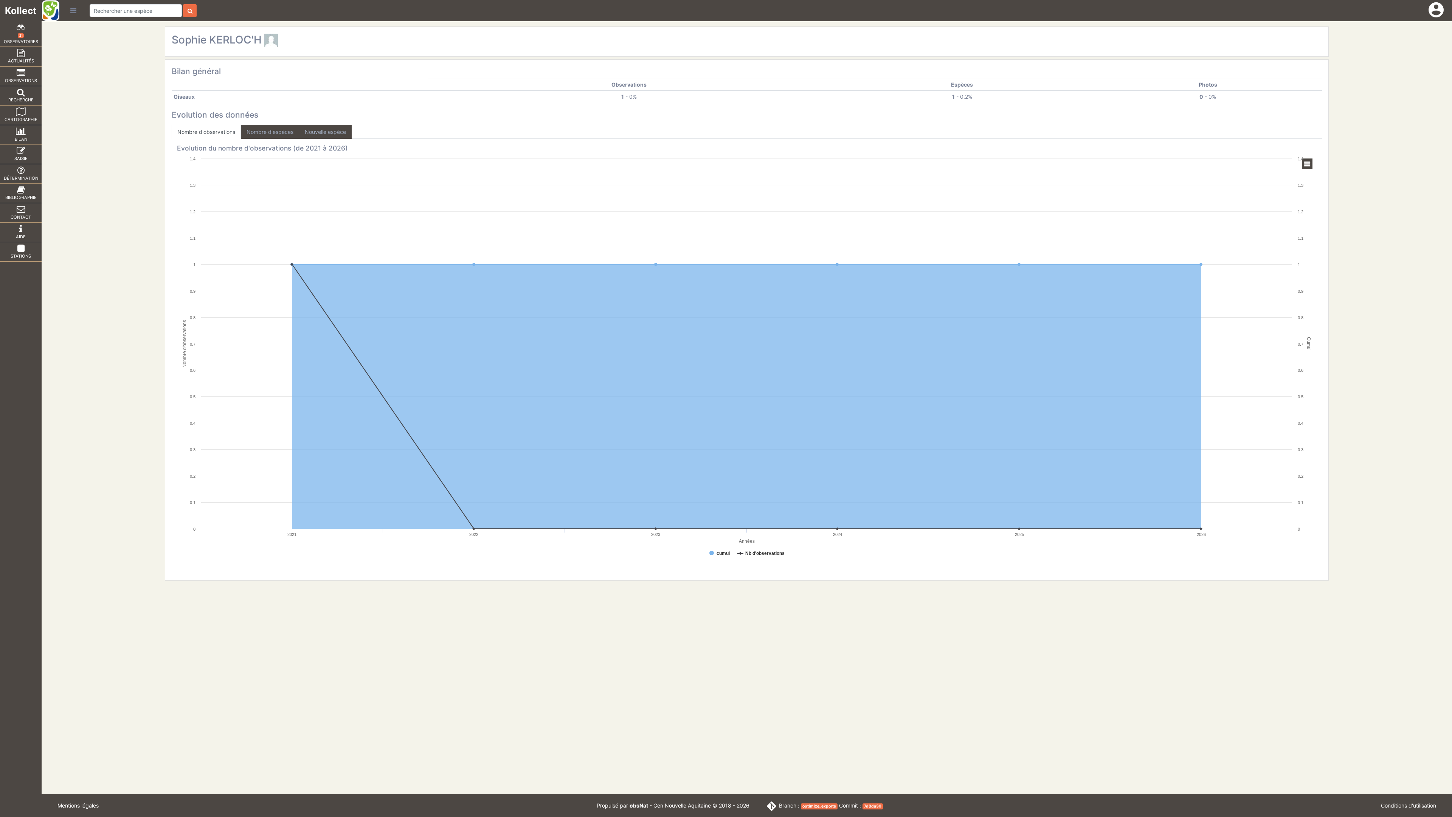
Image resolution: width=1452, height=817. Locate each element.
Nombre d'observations (206, 132)
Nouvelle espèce (325, 132)
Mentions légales (78, 805)
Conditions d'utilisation (1408, 805)
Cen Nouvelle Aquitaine (682, 805)
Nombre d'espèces (270, 132)
